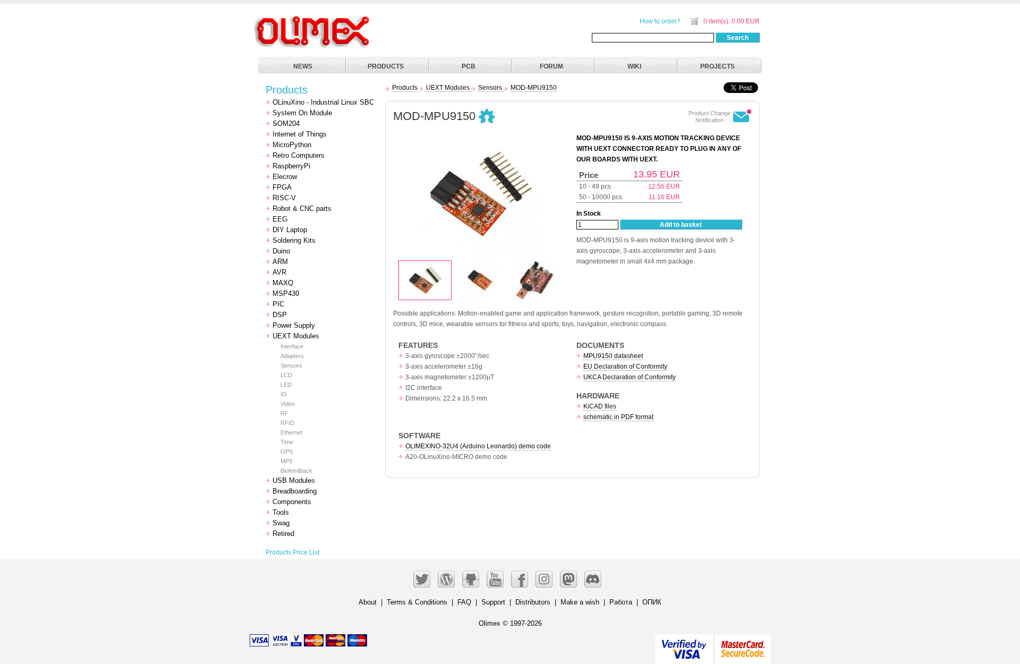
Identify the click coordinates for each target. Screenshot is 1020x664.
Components (292, 502)
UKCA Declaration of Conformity (629, 377)
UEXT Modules (296, 336)
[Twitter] (421, 579)
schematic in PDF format (618, 417)
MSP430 (286, 293)
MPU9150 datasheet (613, 356)
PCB (468, 66)
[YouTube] (495, 579)
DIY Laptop (290, 230)
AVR (279, 272)
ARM (280, 262)
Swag (281, 523)
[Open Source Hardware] (487, 117)
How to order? (660, 21)
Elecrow (285, 177)
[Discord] (592, 579)
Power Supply (294, 325)
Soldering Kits (294, 240)
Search (738, 37)
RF (284, 413)
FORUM (551, 66)
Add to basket (681, 224)
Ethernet (291, 432)
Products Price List (292, 552)
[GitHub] (470, 579)
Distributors (532, 602)
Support (493, 602)
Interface (291, 346)
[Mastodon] (568, 579)
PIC (278, 304)
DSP (280, 315)
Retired (283, 534)
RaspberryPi (291, 166)
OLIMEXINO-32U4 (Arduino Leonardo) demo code (478, 446)
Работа (620, 602)
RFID (287, 423)
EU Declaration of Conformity (625, 366)
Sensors (291, 365)
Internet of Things (300, 134)
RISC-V (284, 198)
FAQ (464, 602)
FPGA (282, 187)
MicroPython (292, 145)
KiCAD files (599, 406)
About (368, 602)
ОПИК (651, 602)
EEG (280, 219)
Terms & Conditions (417, 602)
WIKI (634, 66)
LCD (286, 375)
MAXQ (283, 283)
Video (287, 404)
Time (286, 442)
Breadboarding (295, 491)
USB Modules (294, 480)
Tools (281, 512)
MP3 (286, 461)
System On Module (302, 113)
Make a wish (579, 602)
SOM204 (286, 123)
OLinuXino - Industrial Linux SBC (323, 102)
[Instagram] (544, 579)
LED (286, 384)
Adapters (292, 356)
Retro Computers (299, 155)
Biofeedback (296, 470)
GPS (286, 451)
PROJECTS (717, 66)
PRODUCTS (386, 66)
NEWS (302, 66)
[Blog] (446, 579)
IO (283, 394)
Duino (281, 251)
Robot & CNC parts (302, 208)
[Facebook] (519, 579)
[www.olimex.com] (313, 18)
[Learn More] (742, 645)
